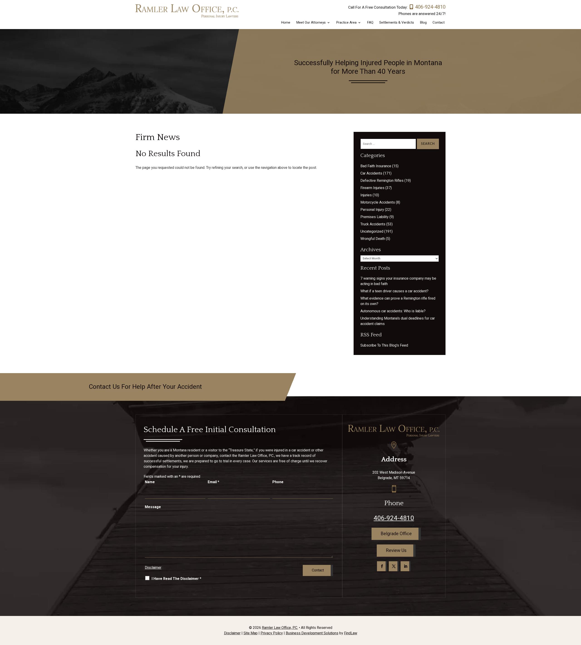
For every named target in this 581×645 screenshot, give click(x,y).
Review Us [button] (396, 550)
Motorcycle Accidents (377, 202)
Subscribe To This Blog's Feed (384, 345)
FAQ (370, 23)
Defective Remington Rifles (382, 180)
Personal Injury (372, 209)
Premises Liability (374, 217)
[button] (576, 612)
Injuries (366, 195)
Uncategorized (371, 231)
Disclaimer (153, 567)
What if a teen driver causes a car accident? (394, 291)
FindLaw (350, 633)
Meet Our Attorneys (311, 23)
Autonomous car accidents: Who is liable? (393, 311)
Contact (439, 23)
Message (153, 507)
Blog (423, 23)
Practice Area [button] (346, 23)
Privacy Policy (272, 633)
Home (285, 23)
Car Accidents (371, 173)
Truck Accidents (372, 224)
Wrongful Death (372, 238)
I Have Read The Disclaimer (176, 578)
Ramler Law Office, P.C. (280, 627)
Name (150, 482)
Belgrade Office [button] (396, 533)
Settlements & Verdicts (396, 23)
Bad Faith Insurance (375, 166)
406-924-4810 (430, 7)
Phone (277, 482)
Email (213, 482)
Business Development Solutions (312, 633)
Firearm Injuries (372, 188)
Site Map (251, 633)
